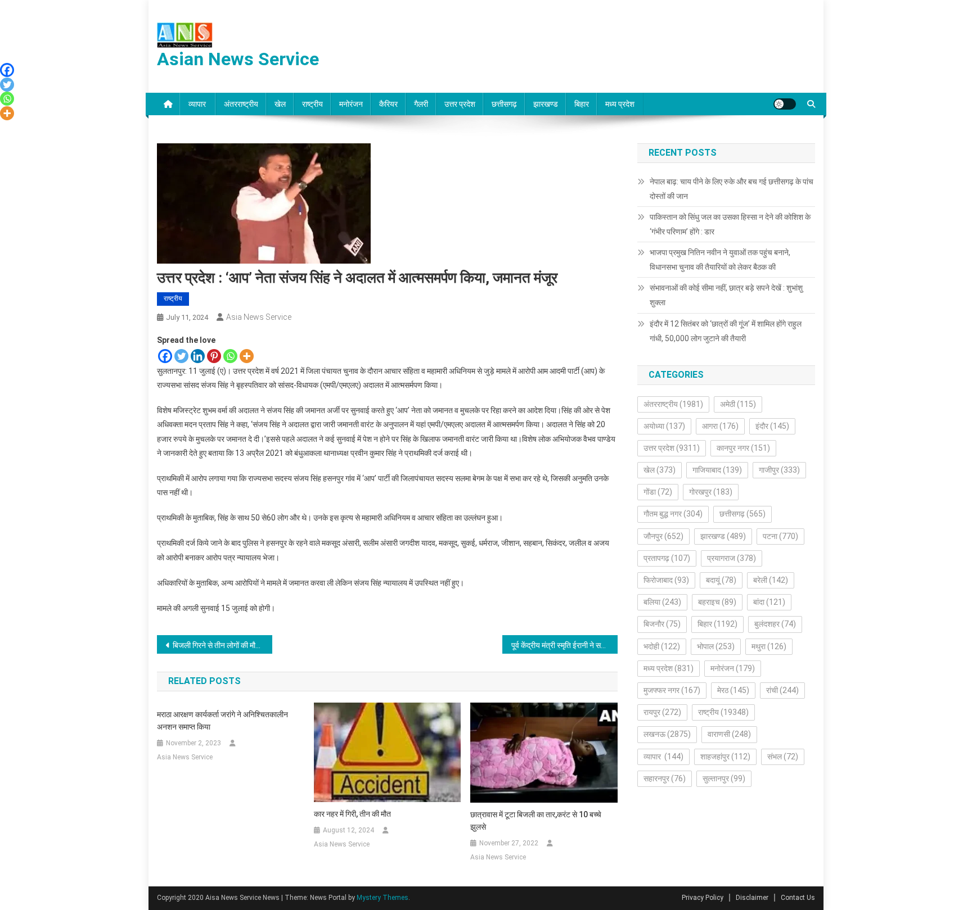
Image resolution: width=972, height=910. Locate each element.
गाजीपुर (779, 469)
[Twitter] (181, 356)
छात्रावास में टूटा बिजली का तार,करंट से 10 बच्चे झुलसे (535, 820)
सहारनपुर (665, 778)
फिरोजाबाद (666, 580)
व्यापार (198, 103)
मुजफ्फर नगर (672, 690)
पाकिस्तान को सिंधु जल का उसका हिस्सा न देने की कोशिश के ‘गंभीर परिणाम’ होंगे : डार (730, 224)
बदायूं (721, 580)
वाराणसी (729, 734)
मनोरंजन (351, 103)
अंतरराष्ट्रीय (241, 103)
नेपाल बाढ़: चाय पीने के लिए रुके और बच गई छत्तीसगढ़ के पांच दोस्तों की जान (731, 189)
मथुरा (769, 646)
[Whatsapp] (230, 356)
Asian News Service (238, 59)
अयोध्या (664, 426)
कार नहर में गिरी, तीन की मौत (352, 813)
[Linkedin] (198, 356)
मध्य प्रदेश (619, 103)
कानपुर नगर (743, 447)
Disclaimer (752, 898)
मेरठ (733, 690)
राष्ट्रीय (312, 103)
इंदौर (772, 426)
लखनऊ (667, 734)
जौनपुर (663, 536)
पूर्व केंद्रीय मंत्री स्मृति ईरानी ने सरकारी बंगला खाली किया (564, 645)
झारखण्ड (545, 103)
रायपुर (662, 712)
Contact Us (798, 898)
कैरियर (388, 103)
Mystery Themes (382, 898)
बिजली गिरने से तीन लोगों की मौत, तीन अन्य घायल (222, 645)
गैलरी (421, 103)
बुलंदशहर (775, 623)
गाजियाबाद (717, 469)
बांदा (769, 601)
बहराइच (717, 601)
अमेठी (738, 404)
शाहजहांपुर (725, 756)
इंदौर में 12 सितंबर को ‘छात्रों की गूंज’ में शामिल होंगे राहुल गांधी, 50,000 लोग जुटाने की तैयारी (726, 331)
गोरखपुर (710, 491)
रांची (782, 690)
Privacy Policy (702, 898)
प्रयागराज (731, 558)
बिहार (581, 103)
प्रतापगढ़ (667, 558)
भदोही (662, 646)
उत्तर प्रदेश (459, 103)
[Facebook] (165, 356)
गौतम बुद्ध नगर (673, 513)
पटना (780, 536)
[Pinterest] (214, 356)
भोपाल (716, 646)
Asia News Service (258, 317)
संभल (782, 756)
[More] (247, 356)
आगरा (720, 426)
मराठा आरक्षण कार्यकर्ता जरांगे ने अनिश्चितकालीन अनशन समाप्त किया (222, 720)
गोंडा (658, 491)
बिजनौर (662, 623)
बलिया (662, 601)
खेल (280, 103)
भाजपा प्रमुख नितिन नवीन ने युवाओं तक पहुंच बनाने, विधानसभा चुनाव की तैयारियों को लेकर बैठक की (720, 259)
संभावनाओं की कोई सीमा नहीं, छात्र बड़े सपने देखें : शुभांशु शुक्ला (726, 295)
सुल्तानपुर (724, 778)
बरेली (770, 580)
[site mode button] (784, 104)
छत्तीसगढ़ (504, 103)
